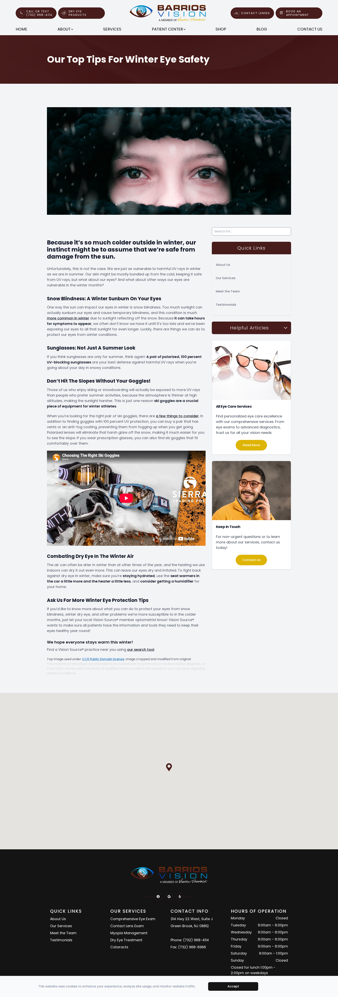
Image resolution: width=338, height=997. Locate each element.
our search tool (140, 649)
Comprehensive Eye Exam (132, 918)
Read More (251, 445)
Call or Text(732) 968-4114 (39, 13)
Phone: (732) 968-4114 (190, 940)
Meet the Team (228, 291)
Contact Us (309, 29)
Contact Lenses (255, 13)
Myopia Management (128, 932)
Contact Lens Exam (127, 925)
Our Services (226, 278)
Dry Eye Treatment (126, 940)
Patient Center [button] (167, 29)
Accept (233, 986)
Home (21, 29)
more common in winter (68, 318)
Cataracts (119, 947)
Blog (261, 29)
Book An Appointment (297, 13)
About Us (223, 265)
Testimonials (226, 304)
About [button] (64, 29)
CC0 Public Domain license (103, 659)
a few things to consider (177, 416)
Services (112, 29)
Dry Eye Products (77, 13)
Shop (221, 29)
